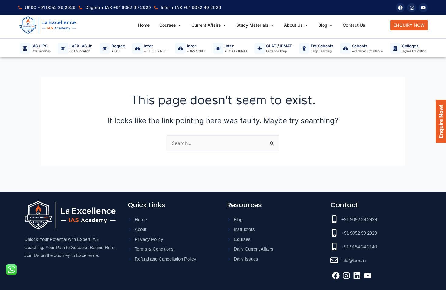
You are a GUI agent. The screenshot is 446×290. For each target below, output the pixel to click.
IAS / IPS (39, 46)
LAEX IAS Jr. (81, 46)
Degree (118, 46)
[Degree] (105, 48)
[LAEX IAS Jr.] (63, 48)
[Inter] (137, 48)
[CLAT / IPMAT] (259, 48)
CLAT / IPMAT (279, 46)
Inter (148, 46)
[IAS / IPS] (25, 48)
